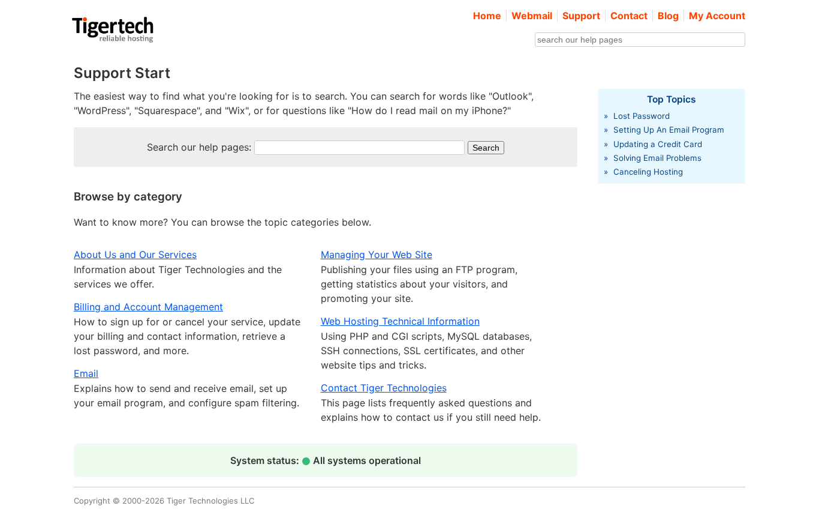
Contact (629, 16)
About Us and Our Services (135, 254)
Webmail (531, 16)
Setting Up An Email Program (668, 129)
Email (86, 373)
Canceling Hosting (648, 171)
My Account (717, 16)
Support (581, 16)
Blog (668, 16)
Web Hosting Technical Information (400, 321)
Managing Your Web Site (376, 254)
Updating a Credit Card (657, 144)
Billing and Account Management (148, 307)
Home (487, 16)
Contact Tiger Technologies (384, 388)
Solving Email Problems (657, 158)
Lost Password (641, 116)
